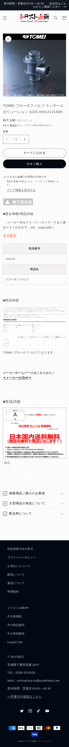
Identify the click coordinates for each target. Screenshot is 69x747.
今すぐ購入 (34, 163)
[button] (5, 18)
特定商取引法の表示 (20, 548)
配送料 (13, 125)
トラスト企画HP (18, 607)
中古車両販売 (16, 633)
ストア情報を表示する (21, 190)
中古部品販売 (16, 625)
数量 (5, 131)
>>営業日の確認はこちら (24, 696)
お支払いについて (18, 566)
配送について (16, 574)
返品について (16, 583)
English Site (15, 642)
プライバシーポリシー (21, 557)
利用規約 (13, 591)
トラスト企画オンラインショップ (37, 741)
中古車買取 (14, 616)
